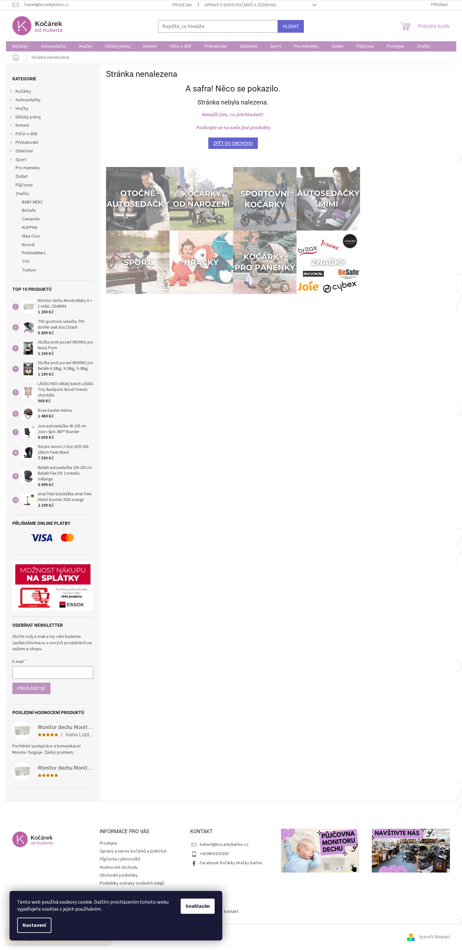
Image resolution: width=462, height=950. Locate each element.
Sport (21, 160)
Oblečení (24, 151)
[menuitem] (20, 46)
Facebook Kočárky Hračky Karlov (231, 863)
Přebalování (27, 142)
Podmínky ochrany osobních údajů (132, 883)
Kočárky (23, 91)
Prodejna (182, 5)
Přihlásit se (31, 688)
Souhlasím (197, 906)
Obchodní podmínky (119, 875)
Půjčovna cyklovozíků (120, 859)
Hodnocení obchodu (119, 867)
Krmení (22, 125)
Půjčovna (24, 185)
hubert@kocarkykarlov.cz (224, 844)
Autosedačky (28, 100)
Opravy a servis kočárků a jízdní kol (240, 5)
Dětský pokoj (28, 117)
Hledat (291, 26)
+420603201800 (214, 854)
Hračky (22, 108)
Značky (22, 194)
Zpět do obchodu (233, 143)
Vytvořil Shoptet (434, 937)
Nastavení (34, 925)
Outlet (22, 176)
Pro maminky (28, 168)
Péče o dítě (26, 134)
